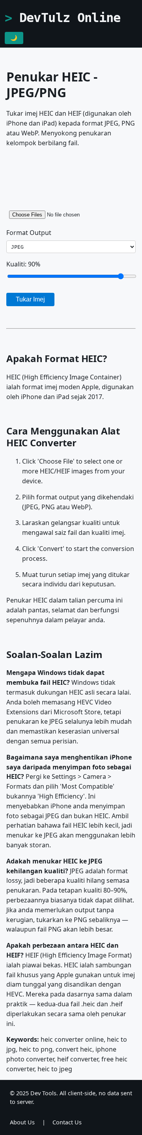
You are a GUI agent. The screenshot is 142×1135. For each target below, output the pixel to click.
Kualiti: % (23, 264)
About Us (22, 1122)
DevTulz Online (70, 17)
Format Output (28, 232)
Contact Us (67, 1122)
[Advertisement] (71, 176)
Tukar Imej (30, 299)
